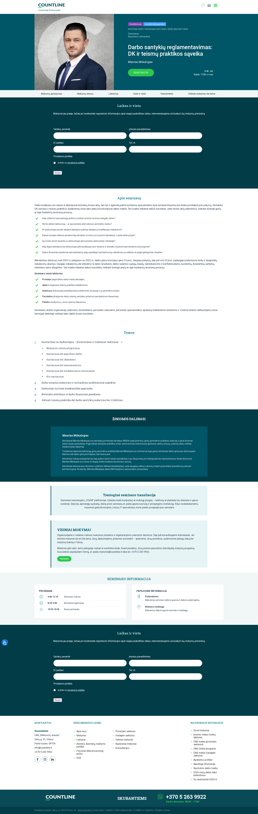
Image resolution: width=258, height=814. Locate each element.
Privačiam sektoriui (125, 731)
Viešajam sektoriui (125, 735)
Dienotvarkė (168, 93)
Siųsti (58, 172)
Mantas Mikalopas (140, 62)
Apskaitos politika (203, 759)
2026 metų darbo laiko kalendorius (205, 774)
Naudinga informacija (204, 764)
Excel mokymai (201, 730)
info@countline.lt (43, 747)
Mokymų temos (86, 93)
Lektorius (114, 93)
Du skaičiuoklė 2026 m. (206, 779)
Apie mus (81, 731)
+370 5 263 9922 (43, 751)
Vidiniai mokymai (124, 739)
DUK (78, 757)
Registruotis (141, 72)
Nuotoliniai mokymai (125, 743)
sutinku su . (71, 163)
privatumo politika (76, 163)
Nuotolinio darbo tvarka (206, 768)
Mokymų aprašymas (52, 93)
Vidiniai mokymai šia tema (202, 93)
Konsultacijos (122, 748)
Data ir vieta (140, 93)
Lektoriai (81, 739)
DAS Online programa (205, 748)
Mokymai (81, 735)
